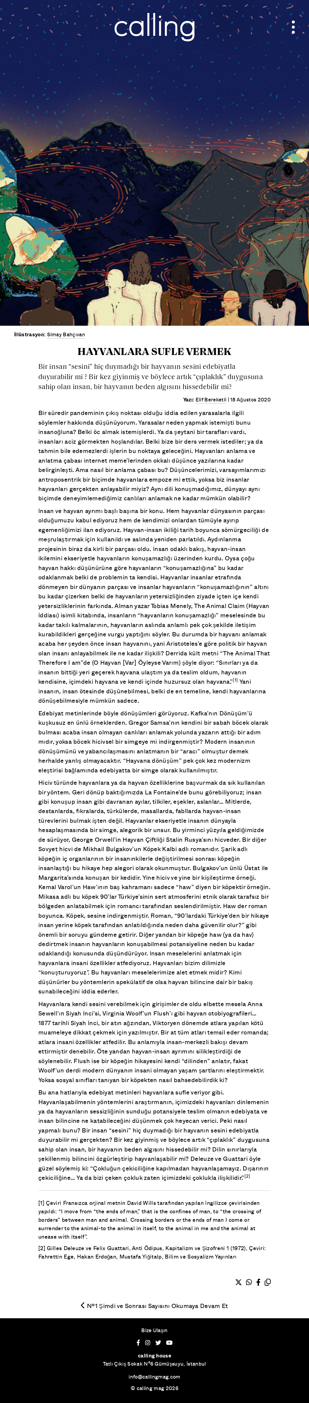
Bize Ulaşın (154, 1330)
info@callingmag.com (154, 1376)
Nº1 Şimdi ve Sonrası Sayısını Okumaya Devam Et (156, 1305)
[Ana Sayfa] (154, 26)
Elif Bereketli (211, 399)
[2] (247, 1176)
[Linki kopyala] (268, 1282)
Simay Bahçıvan (66, 334)
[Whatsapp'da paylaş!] (249, 1282)
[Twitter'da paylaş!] (238, 1282)
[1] (235, 680)
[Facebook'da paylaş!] (258, 1282)
